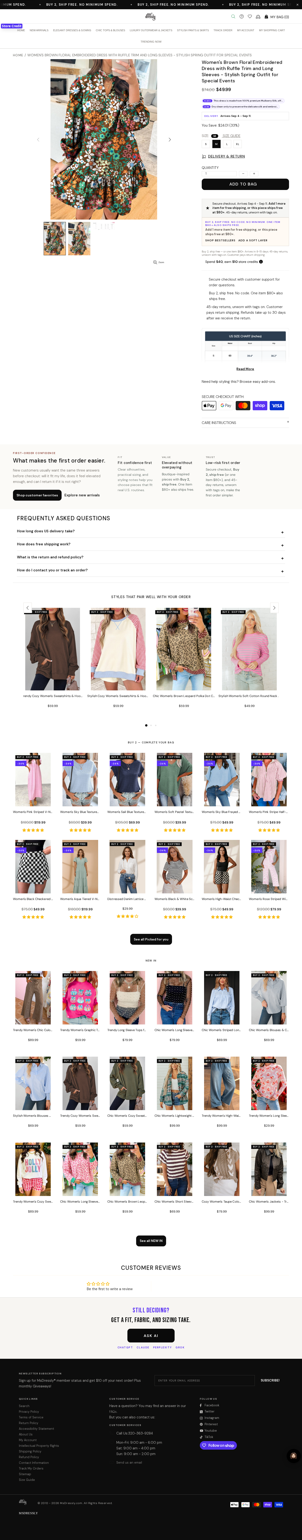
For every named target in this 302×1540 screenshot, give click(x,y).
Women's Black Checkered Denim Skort (33, 899)
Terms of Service (31, 1417)
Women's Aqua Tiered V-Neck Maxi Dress (80, 899)
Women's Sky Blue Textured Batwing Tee (80, 812)
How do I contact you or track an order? (52, 570)
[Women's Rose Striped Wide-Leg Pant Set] (269, 886)
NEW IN (151, 960)
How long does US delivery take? (46, 531)
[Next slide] (274, 608)
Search (24, 1406)
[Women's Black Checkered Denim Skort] (33, 886)
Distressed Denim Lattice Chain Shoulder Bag (127, 899)
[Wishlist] (249, 16)
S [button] (206, 144)
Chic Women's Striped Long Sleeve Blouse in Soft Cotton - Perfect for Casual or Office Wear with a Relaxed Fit (222, 1030)
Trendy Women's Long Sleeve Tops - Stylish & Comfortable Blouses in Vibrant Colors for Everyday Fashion (269, 1116)
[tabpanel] (52, 665)
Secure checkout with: (223, 396)
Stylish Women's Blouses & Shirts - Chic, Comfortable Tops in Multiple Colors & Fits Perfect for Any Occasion (33, 1116)
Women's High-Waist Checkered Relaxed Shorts (222, 899)
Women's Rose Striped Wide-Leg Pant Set (269, 899)
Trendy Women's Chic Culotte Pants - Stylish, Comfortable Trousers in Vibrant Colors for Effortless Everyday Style (33, 1030)
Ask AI (151, 1335)
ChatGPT (125, 1347)
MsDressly (151, 16)
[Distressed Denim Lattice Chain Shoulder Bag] (127, 886)
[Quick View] (77, 616)
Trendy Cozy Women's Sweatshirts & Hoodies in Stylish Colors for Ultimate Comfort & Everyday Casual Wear (53, 696)
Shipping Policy (30, 1451)
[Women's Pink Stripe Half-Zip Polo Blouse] (269, 799)
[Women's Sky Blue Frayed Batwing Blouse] (222, 799)
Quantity (210, 167)
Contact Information (34, 1463)
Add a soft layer (252, 240)
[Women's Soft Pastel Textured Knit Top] (175, 799)
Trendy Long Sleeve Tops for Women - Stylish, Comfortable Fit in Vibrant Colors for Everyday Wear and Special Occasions (127, 1030)
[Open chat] (294, 1456)
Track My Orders (31, 1468)
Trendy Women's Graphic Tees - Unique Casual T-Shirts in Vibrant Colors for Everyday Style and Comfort (80, 1030)
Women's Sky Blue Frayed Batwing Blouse (222, 812)
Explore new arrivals (82, 495)
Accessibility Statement (36, 1429)
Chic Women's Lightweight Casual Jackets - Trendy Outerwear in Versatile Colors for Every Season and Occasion (175, 1116)
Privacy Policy (29, 1412)
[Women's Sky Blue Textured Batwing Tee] (80, 799)
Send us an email (129, 1463)
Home (18, 55)
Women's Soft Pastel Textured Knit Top (175, 812)
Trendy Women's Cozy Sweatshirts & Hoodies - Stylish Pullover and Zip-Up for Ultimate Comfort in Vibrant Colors (33, 1202)
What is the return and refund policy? (50, 557)
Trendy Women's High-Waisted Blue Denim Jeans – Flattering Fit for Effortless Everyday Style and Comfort (222, 1116)
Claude (143, 1347)
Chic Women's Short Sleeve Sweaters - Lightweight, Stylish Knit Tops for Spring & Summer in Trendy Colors (175, 1202)
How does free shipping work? (43, 544)
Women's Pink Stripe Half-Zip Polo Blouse (269, 812)
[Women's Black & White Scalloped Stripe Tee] (175, 886)
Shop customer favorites (37, 495)
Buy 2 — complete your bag (151, 742)
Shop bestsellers (220, 240)
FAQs (113, 1412)
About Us (26, 1434)
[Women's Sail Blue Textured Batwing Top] (127, 799)
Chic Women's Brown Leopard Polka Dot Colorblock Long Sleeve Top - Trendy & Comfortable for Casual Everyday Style (184, 696)
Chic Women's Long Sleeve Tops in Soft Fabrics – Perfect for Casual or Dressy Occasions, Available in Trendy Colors (80, 1202)
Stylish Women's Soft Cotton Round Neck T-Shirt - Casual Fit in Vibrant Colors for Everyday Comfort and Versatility (249, 696)
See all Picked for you (151, 939)
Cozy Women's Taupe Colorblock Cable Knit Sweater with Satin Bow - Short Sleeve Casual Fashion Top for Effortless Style (222, 1202)
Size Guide (27, 1480)
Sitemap (25, 1474)
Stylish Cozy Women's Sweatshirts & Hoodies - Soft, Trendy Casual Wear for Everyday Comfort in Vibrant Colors (118, 696)
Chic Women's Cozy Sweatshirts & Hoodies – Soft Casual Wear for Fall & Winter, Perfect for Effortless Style (127, 1116)
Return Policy (28, 1423)
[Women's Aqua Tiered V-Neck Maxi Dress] (80, 886)
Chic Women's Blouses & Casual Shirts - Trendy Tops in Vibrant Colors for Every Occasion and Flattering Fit (269, 1030)
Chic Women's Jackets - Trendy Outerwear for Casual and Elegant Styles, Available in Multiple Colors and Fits (269, 1202)
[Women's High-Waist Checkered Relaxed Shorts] (222, 886)
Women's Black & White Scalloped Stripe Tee (175, 899)
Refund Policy (29, 1457)
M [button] (216, 144)
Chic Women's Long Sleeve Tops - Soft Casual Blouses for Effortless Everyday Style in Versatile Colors (175, 1030)
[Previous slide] (27, 608)
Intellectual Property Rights (39, 1446)
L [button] (227, 144)
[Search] (233, 16)
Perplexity (162, 1347)
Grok (180, 1347)
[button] (297, 4)
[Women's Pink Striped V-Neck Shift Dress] (33, 799)
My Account (28, 1440)
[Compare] (258, 16)
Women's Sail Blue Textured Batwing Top (127, 812)
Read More (245, 369)
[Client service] (241, 16)
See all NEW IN (151, 1241)
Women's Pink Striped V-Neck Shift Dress (33, 812)
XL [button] (237, 144)
